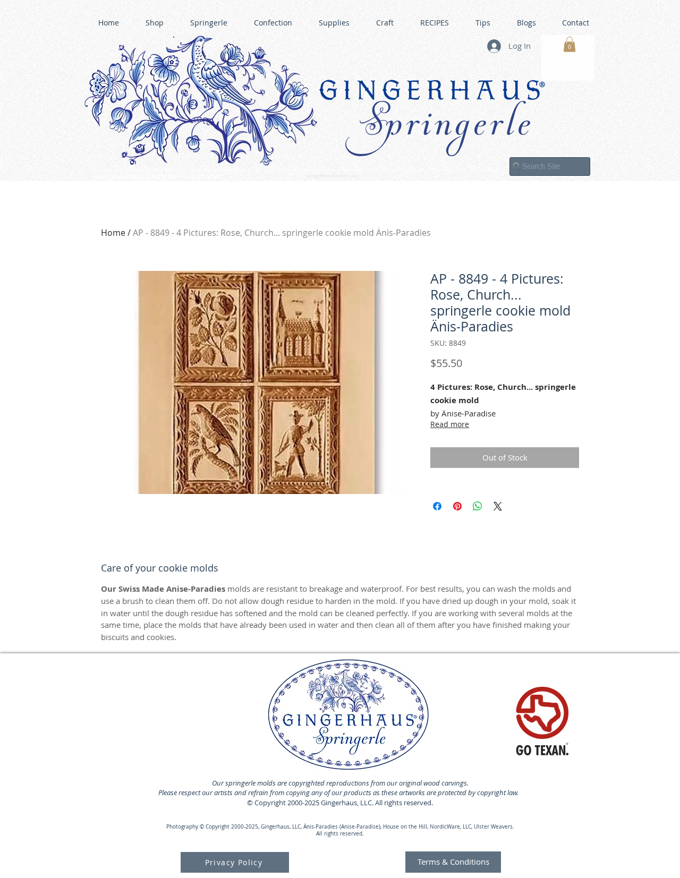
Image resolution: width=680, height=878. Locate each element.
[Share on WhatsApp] (477, 506)
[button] (569, 44)
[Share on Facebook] (437, 506)
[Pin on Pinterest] (457, 506)
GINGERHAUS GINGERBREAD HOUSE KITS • (443, 170)
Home (113, 232)
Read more (449, 424)
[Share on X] (497, 506)
